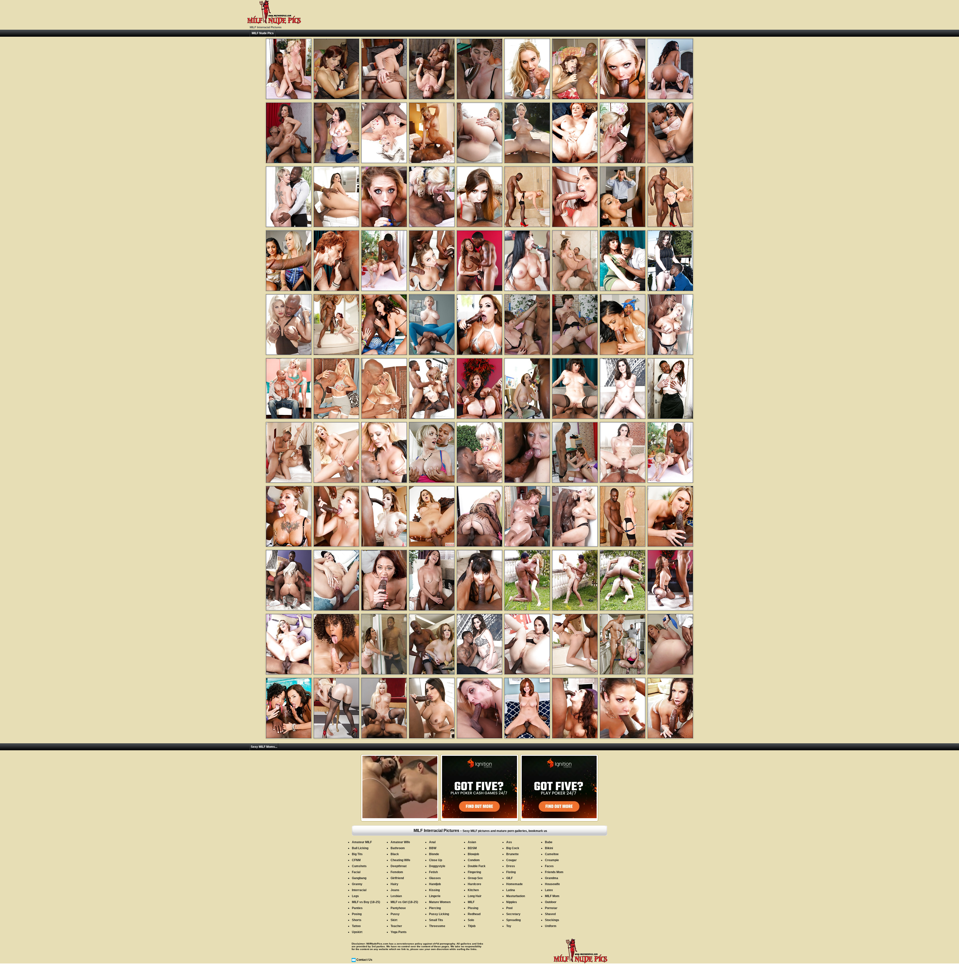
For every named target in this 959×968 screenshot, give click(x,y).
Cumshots (359, 866)
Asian (472, 842)
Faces (549, 866)
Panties (357, 908)
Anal (432, 842)
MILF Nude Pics (263, 33)
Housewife (552, 884)
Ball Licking (360, 848)
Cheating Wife (400, 860)
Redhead (474, 914)
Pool (509, 908)
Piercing (435, 908)
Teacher (396, 926)
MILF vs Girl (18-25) (404, 902)
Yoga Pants (399, 932)
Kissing (434, 890)
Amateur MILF (362, 842)
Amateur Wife (400, 842)
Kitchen (473, 890)
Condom (474, 860)
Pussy (395, 914)
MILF (471, 902)
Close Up (435, 860)
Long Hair (474, 896)
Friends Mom (554, 872)
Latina (510, 890)
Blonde (434, 854)
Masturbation (515, 896)
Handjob (435, 884)
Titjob (472, 926)
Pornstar (551, 908)
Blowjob (473, 854)
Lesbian (396, 896)
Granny (357, 884)
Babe (548, 842)
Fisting (511, 872)
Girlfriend (397, 878)
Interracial (359, 890)
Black (395, 854)
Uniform (550, 926)
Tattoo (356, 926)
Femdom (397, 872)
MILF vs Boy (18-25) (366, 902)
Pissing (473, 908)
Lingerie (435, 896)
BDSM (472, 848)
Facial (356, 872)
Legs (355, 896)
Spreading (513, 920)
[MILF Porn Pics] (274, 24)
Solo (471, 920)
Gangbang (359, 878)
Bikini (549, 848)
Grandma (551, 878)
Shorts (356, 920)
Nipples (511, 902)
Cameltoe (552, 854)
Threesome (437, 926)
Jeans (395, 890)
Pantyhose (398, 908)
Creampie (552, 860)
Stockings (552, 920)
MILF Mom (552, 896)
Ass (509, 842)
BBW (432, 848)
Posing (357, 914)
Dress (510, 866)
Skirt (394, 920)
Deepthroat (399, 866)
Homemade (514, 884)
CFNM (356, 860)
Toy (508, 926)
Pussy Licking (439, 914)
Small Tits (436, 920)
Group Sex (475, 878)
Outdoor (550, 902)
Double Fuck (476, 866)
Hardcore (474, 884)
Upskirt (357, 932)
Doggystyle (437, 866)
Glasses (435, 878)
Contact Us (364, 960)
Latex (549, 890)
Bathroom (398, 848)
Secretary (513, 914)
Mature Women (440, 902)
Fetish (433, 872)
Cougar (511, 860)
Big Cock (512, 848)
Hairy (394, 884)
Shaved (550, 914)
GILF (509, 878)
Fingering (474, 872)
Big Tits (357, 854)
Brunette (512, 854)
